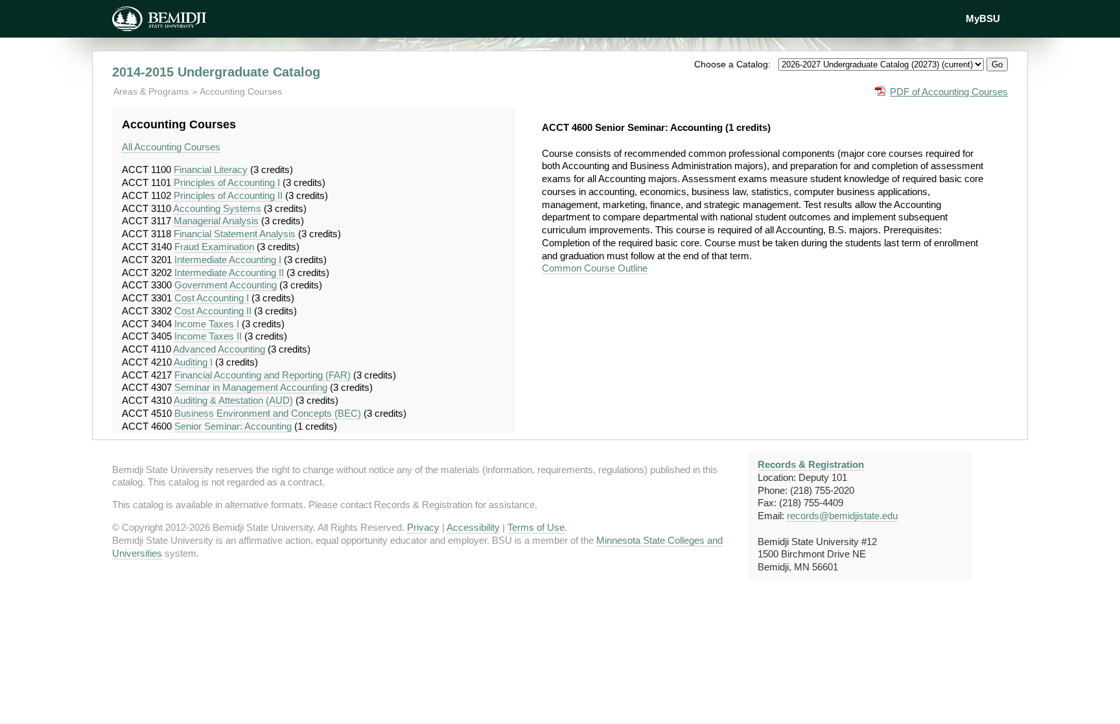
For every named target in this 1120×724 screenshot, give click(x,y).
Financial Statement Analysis (235, 233)
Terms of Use (536, 527)
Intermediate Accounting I (227, 259)
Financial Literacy (211, 169)
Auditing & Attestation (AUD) (233, 400)
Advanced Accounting (219, 349)
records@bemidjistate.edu (842, 515)
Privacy (423, 527)
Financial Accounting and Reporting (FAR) (262, 374)
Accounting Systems (217, 208)
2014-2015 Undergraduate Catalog (216, 72)
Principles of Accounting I (227, 182)
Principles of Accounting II (228, 195)
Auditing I (193, 362)
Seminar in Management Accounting (250, 387)
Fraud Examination (214, 246)
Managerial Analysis (216, 220)
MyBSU (983, 18)
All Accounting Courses (171, 146)
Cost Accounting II (212, 310)
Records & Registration (811, 464)
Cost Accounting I (211, 297)
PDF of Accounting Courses (949, 91)
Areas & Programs (152, 91)
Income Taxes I (206, 323)
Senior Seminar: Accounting (233, 426)
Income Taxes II (208, 336)
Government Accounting (225, 284)
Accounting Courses (241, 91)
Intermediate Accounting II (229, 272)
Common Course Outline (595, 268)
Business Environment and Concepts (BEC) (267, 413)
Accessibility (473, 527)
